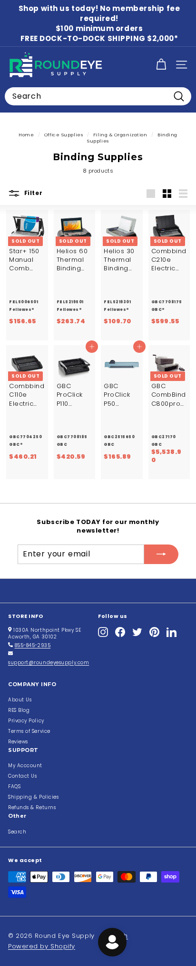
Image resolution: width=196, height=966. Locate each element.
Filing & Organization (120, 135)
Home (26, 135)
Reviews (18, 741)
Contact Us (22, 776)
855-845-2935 (33, 645)
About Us (19, 699)
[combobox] (98, 96)
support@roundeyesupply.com (48, 662)
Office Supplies (63, 135)
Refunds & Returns (32, 807)
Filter (32, 193)
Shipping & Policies (33, 797)
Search (17, 831)
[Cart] (161, 65)
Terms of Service (29, 731)
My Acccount (25, 765)
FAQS (14, 786)
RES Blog (18, 710)
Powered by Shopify (41, 946)
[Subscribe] (161, 554)
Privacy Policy (26, 720)
